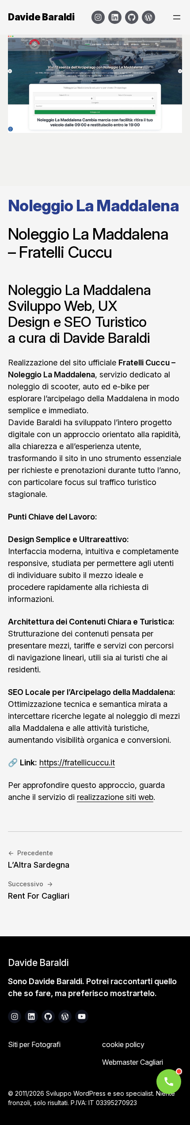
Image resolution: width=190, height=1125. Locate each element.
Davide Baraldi (41, 17)
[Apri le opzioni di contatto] (168, 1081)
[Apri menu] (176, 17)
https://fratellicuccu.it (77, 762)
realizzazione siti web (115, 797)
